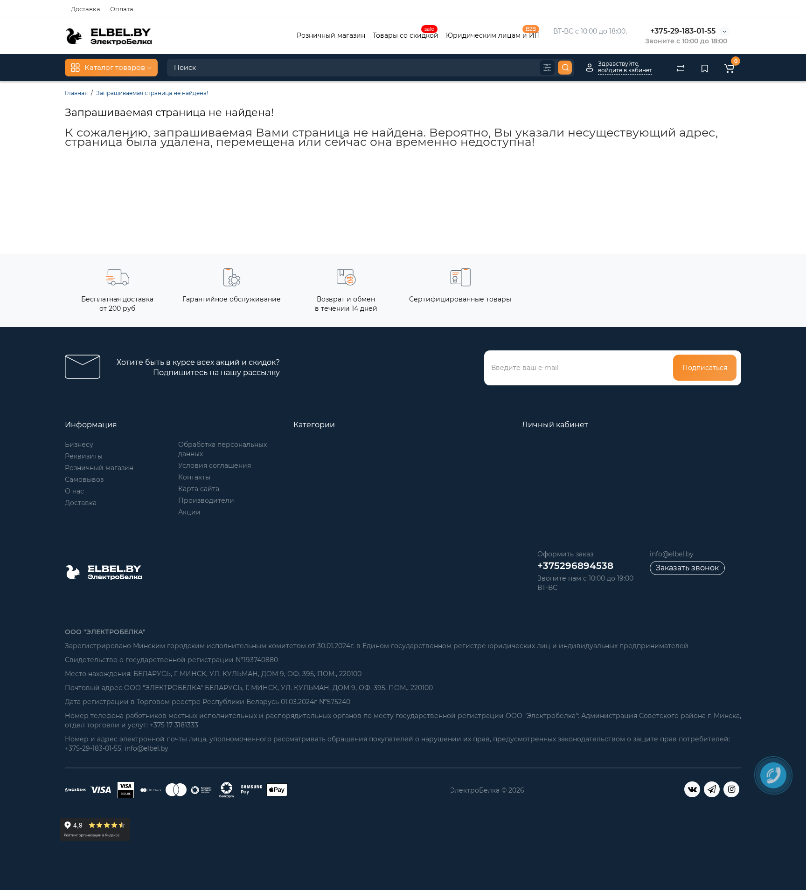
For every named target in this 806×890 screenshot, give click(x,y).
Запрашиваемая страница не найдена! (152, 92)
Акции (189, 512)
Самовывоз (84, 479)
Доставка (85, 9)
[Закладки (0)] (705, 67)
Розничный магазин (331, 35)
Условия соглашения (214, 465)
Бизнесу (79, 444)
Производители (206, 500)
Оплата (121, 9)
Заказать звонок (687, 567)
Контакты (194, 477)
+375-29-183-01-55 (683, 31)
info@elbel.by (672, 554)
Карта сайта (198, 489)
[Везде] (547, 67)
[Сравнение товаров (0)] (680, 67)
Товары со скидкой (405, 34)
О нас (74, 491)
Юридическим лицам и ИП (493, 34)
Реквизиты (84, 456)
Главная (76, 92)
